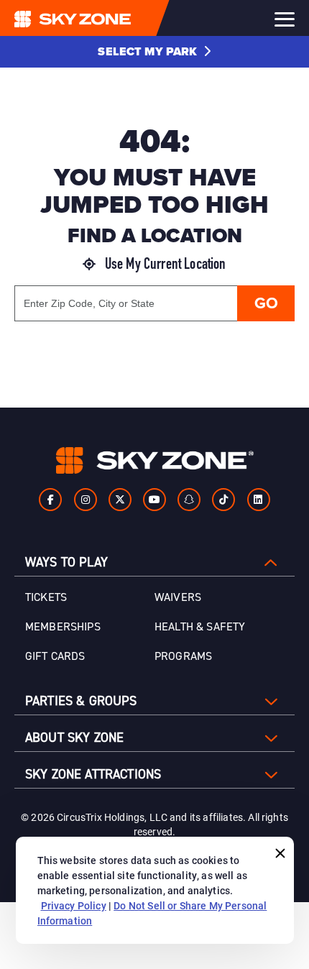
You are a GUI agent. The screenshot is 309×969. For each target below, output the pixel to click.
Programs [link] (183, 656)
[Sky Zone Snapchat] (188, 499)
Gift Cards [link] (55, 656)
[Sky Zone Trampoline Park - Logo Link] (101, 18)
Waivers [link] (177, 597)
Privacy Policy (73, 905)
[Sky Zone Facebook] (50, 499)
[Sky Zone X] (120, 499)
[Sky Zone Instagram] (85, 499)
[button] (154, 52)
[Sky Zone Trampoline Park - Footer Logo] (155, 460)
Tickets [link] (46, 597)
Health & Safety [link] (199, 627)
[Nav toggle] (285, 19)
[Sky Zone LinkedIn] (258, 499)
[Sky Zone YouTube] (154, 499)
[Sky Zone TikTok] (223, 499)
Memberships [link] (63, 627)
